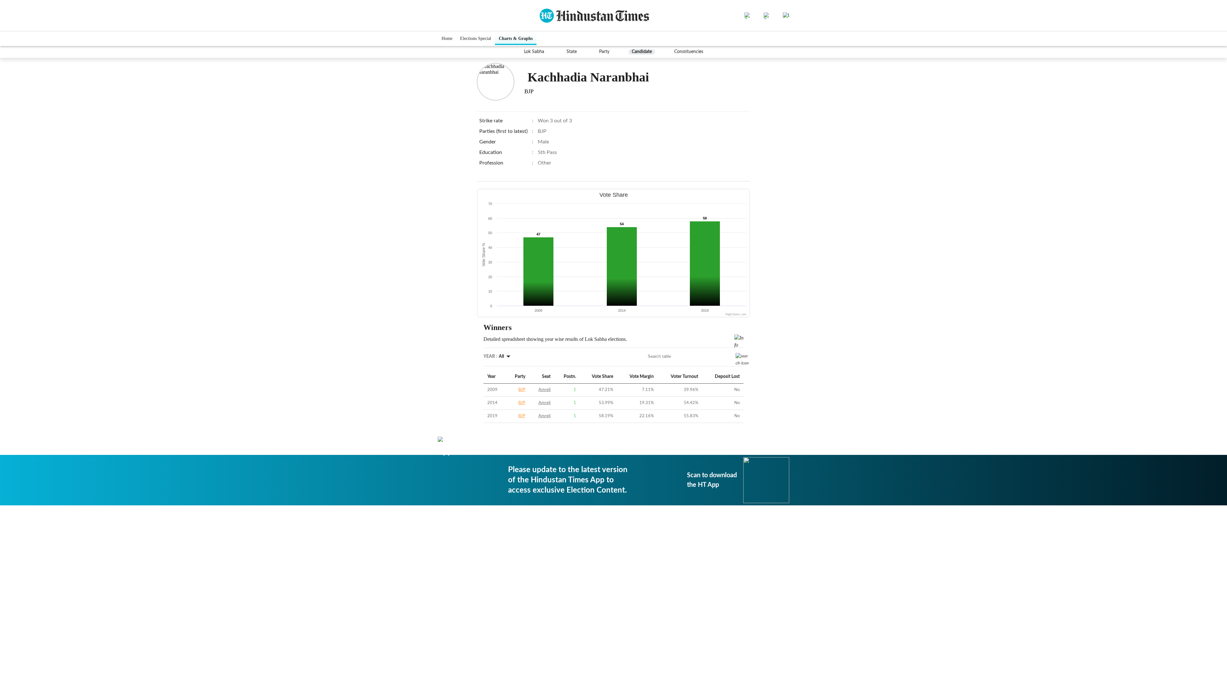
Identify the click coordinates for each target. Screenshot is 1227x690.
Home (447, 38)
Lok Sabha (534, 52)
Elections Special (475, 38)
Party (604, 52)
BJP (521, 390)
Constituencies (688, 52)
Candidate (642, 52)
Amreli (544, 390)
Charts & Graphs (516, 38)
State (572, 52)
